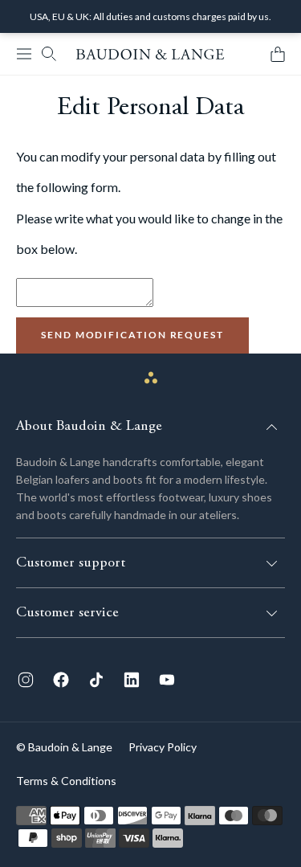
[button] (24, 54)
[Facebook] (61, 679)
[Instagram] (25, 679)
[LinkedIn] (131, 679)
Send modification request (132, 335)
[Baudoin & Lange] (150, 54)
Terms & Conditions (66, 780)
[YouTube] (167, 679)
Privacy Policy (162, 747)
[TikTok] (96, 679)
